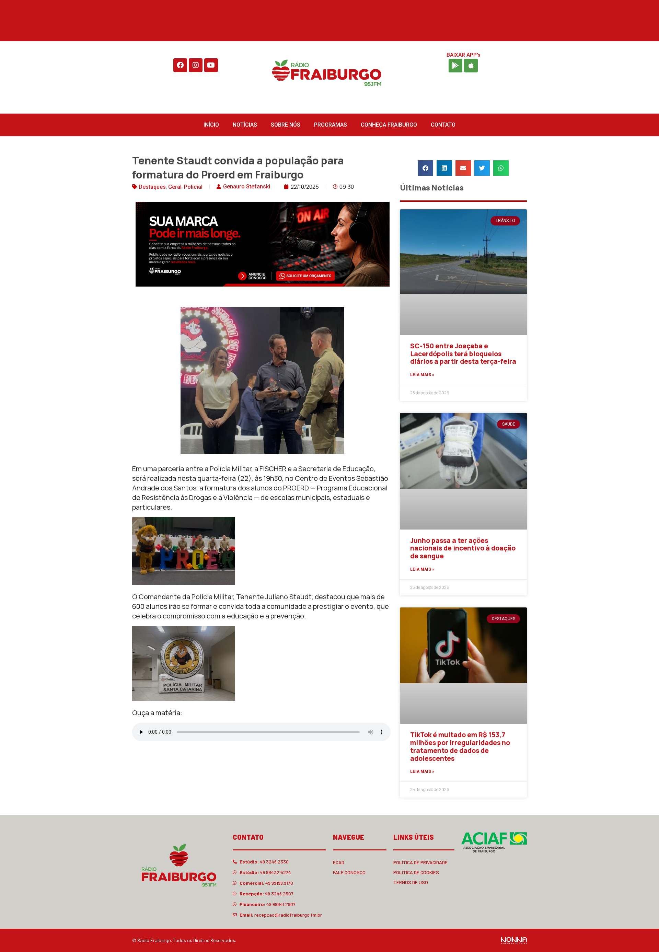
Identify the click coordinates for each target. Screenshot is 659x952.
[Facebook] (180, 65)
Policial (193, 187)
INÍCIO (211, 124)
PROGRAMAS (330, 124)
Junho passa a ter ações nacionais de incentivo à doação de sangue (463, 548)
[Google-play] (455, 65)
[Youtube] (211, 65)
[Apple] (471, 65)
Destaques (152, 187)
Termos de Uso (410, 882)
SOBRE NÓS (285, 124)
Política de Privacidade (420, 862)
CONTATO (443, 124)
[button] (425, 168)
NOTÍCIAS (245, 124)
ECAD (338, 862)
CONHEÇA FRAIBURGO (389, 124)
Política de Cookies (416, 872)
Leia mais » (422, 374)
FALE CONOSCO (349, 872)
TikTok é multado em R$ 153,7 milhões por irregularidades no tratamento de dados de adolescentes (460, 746)
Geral (175, 187)
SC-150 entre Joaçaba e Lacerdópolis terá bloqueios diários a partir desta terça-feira (463, 353)
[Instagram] (196, 65)
